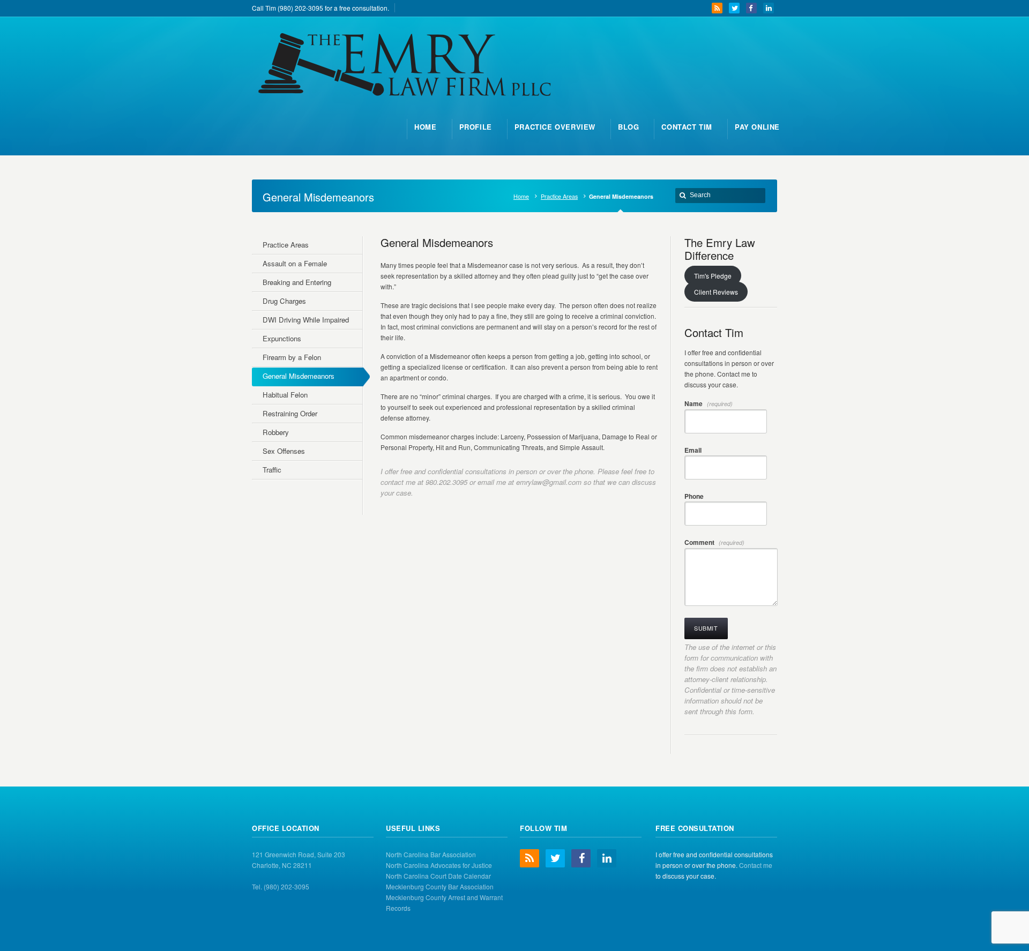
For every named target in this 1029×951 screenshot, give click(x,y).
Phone (694, 496)
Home (521, 196)
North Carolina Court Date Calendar (438, 875)
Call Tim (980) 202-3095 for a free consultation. (320, 7)
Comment (714, 542)
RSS (717, 8)
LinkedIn (768, 8)
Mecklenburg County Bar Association (440, 886)
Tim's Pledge (713, 275)
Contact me (755, 865)
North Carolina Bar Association (431, 854)
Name (708, 403)
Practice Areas (559, 196)
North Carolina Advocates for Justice (439, 865)
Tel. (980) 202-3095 (280, 886)
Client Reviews (716, 291)
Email (693, 450)
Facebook (751, 8)
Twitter (734, 8)
